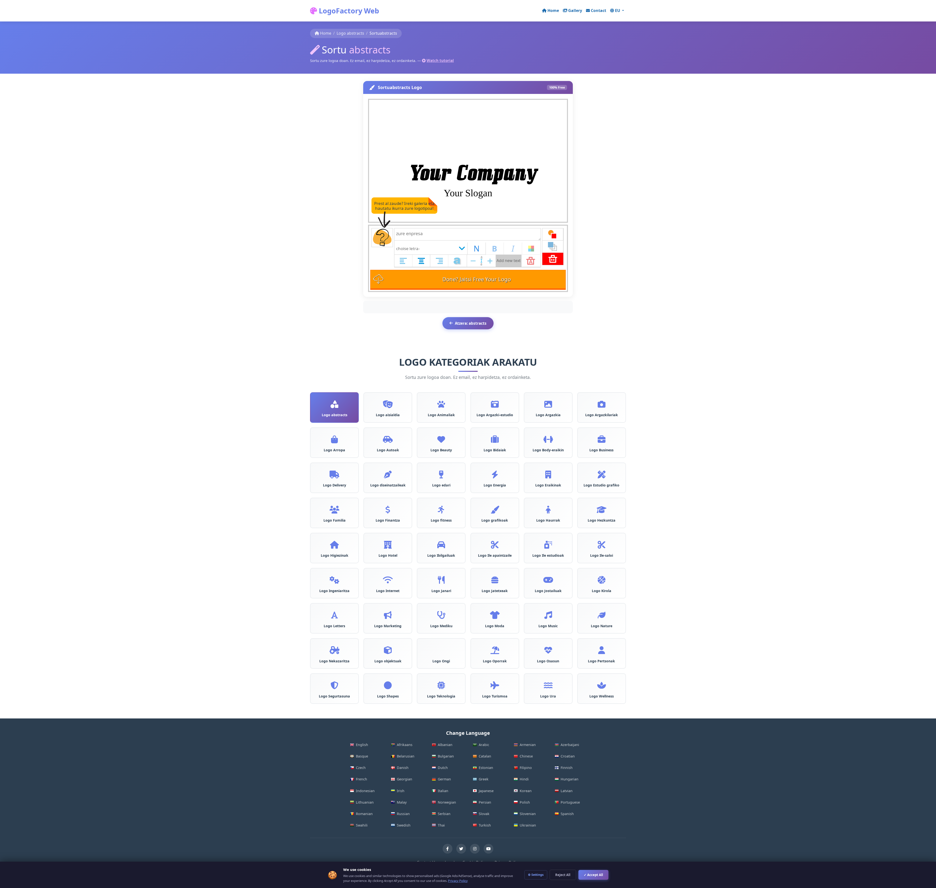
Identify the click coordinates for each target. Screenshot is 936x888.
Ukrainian (528, 825)
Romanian (364, 813)
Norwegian (447, 802)
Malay (402, 802)
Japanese (486, 790)
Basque (362, 756)
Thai (441, 825)
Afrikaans (404, 744)
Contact (598, 10)
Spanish (567, 813)
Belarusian (405, 756)
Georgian (404, 779)
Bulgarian (446, 756)
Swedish (403, 825)
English (362, 744)
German (444, 779)
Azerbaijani (570, 744)
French (361, 779)
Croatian (568, 756)
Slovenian (528, 813)
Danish (403, 767)
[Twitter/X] (461, 849)
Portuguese (570, 802)
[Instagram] (475, 849)
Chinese (526, 756)
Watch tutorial (440, 60)
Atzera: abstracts (471, 323)
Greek (483, 779)
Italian (443, 790)
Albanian (445, 744)
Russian (403, 813)
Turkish (485, 825)
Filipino (526, 767)
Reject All (562, 875)
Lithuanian (365, 802)
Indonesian (365, 790)
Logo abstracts (350, 33)
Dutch (443, 767)
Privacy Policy (458, 880)
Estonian (486, 767)
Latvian (567, 790)
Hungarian (569, 779)
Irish (400, 790)
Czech (361, 767)
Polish (525, 802)
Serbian (444, 813)
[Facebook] (447, 849)
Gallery (575, 10)
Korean (526, 790)
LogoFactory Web (348, 10)
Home (553, 10)
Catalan (485, 756)
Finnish (567, 767)
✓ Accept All (593, 875)
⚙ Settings (536, 875)
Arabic (484, 744)
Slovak (484, 813)
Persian (485, 802)
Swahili (362, 825)
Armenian (528, 744)
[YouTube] (488, 849)
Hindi (524, 779)
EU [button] (618, 10)
